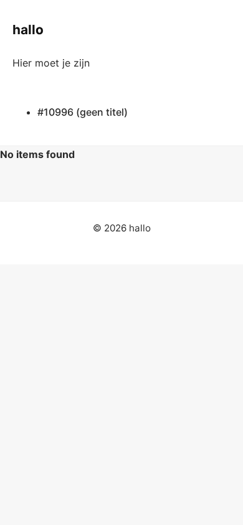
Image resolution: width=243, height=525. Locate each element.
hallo (28, 29)
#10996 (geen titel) (82, 112)
